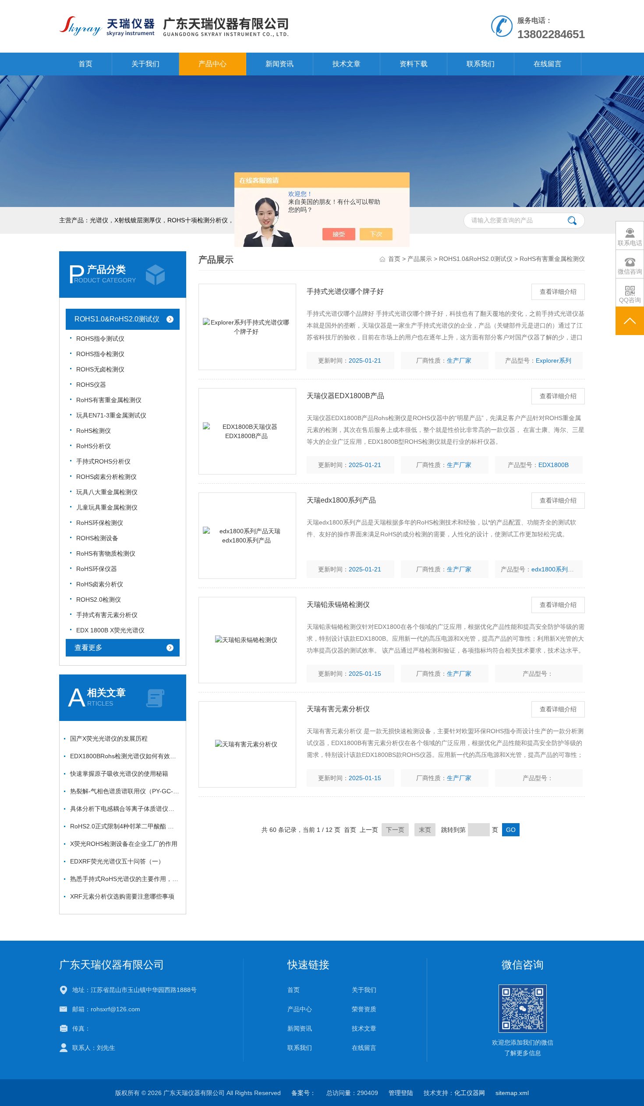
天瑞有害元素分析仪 (338, 709)
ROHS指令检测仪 (100, 353)
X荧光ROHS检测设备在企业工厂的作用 (123, 843)
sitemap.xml (512, 1092)
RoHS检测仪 (93, 430)
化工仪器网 (469, 1092)
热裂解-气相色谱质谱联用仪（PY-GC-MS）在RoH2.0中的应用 (125, 791)
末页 (425, 829)
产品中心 (212, 64)
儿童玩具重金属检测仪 (107, 507)
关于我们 (145, 64)
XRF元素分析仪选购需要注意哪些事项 (122, 896)
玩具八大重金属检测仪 (107, 492)
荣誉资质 (364, 1009)
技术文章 (347, 64)
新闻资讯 (279, 64)
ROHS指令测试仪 (100, 338)
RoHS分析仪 (93, 446)
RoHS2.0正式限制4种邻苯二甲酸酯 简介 (125, 826)
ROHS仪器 (91, 384)
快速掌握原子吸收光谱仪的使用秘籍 (119, 773)
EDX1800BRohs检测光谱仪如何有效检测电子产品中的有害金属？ (125, 756)
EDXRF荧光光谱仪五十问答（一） (117, 861)
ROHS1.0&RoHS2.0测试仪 (116, 319)
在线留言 (548, 64)
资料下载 (414, 64)
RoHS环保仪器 (96, 568)
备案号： (303, 1092)
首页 (85, 64)
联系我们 (481, 64)
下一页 (395, 829)
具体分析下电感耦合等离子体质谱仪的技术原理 (125, 808)
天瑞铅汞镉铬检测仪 (338, 604)
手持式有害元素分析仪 (107, 614)
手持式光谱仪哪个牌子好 (345, 291)
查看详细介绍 (558, 291)
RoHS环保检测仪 (99, 522)
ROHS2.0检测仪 (98, 599)
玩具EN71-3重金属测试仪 (111, 415)
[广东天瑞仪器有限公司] (220, 25)
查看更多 (88, 647)
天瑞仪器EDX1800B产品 (345, 396)
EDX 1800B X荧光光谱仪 (110, 630)
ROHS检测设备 (97, 538)
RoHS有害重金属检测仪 (109, 399)
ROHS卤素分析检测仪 (106, 476)
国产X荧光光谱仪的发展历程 (109, 738)
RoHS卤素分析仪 (99, 584)
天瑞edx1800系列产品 (341, 500)
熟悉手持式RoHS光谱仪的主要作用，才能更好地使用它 (125, 878)
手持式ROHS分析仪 (103, 461)
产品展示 (419, 258)
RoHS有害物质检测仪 (105, 553)
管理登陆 (401, 1092)
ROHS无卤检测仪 (100, 369)
